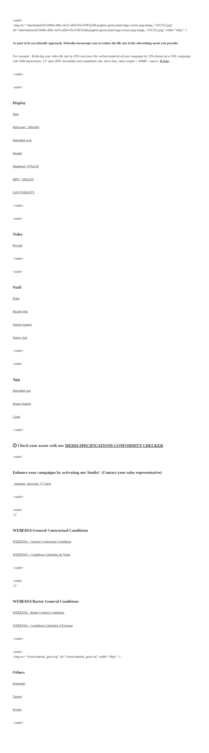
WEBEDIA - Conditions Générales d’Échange (43, 625)
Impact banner (22, 403)
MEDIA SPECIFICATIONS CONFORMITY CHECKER (114, 445)
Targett (17, 696)
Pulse (16, 298)
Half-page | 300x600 (26, 127)
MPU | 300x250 (23, 179)
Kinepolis (19, 683)
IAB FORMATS (23, 192)
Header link (20, 311)
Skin (16, 114)
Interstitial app (22, 390)
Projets (17, 709)
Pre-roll (17, 245)
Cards (16, 417)
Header (17, 153)
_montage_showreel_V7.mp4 (32, 483)
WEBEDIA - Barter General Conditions (38, 612)
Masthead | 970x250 (26, 166)
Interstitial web (22, 140)
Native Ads (20, 337)
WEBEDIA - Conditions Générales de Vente (41, 554)
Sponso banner (22, 324)
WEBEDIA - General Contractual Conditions (42, 541)
